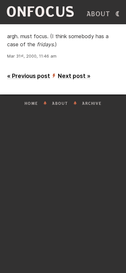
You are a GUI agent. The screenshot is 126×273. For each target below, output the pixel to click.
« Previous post (28, 75)
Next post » (74, 75)
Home (31, 103)
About (98, 14)
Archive (92, 103)
